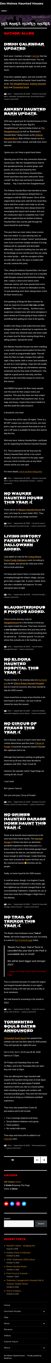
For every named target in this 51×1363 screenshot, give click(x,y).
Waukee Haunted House (30, 510)
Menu (4, 11)
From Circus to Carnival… (17, 1273)
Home (7, 1305)
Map (6, 1317)
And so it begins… (14, 1291)
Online (12, 1182)
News (7, 1323)
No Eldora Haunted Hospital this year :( (21, 666)
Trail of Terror (14, 1012)
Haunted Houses (12, 1311)
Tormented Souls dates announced (20, 1026)
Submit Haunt (11, 1341)
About (7, 1348)
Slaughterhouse (23, 96)
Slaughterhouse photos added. (24, 610)
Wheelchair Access (27, 481)
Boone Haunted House (16, 1266)
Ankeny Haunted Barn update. (25, 111)
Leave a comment (11, 99)
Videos (7, 1335)
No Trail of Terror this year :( (19, 921)
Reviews (8, 1329)
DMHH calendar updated (24, 46)
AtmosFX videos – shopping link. (20, 1246)
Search (7, 1219)
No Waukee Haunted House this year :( (23, 498)
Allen (9, 94)
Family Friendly (38, 594)
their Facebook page (24, 940)
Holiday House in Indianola (18, 1253)
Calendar (35, 56)
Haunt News (14, 481)
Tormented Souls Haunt (15, 1038)
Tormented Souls (21, 87)
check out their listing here (30, 472)
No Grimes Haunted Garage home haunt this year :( (25, 821)
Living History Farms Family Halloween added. (22, 542)
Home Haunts (16, 907)
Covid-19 (35, 523)
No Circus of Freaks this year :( (20, 728)
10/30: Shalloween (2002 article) (20, 1260)
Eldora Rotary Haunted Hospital (29, 683)
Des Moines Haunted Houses (21, 3)
